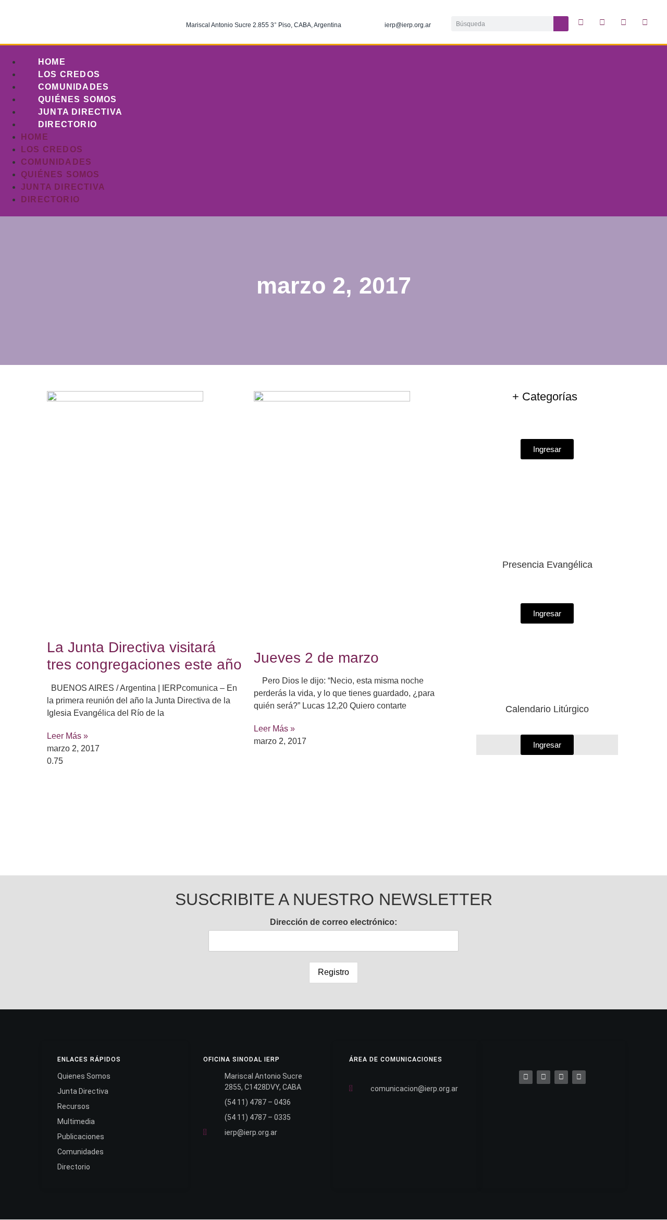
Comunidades (73, 86)
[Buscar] (561, 23)
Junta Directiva (80, 111)
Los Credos (69, 74)
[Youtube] (645, 22)
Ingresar (547, 744)
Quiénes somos (77, 99)
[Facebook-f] (581, 22)
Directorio (67, 124)
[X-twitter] (602, 22)
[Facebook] (526, 1077)
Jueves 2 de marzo (316, 658)
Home (52, 61)
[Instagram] (624, 22)
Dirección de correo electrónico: (333, 922)
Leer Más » (67, 735)
